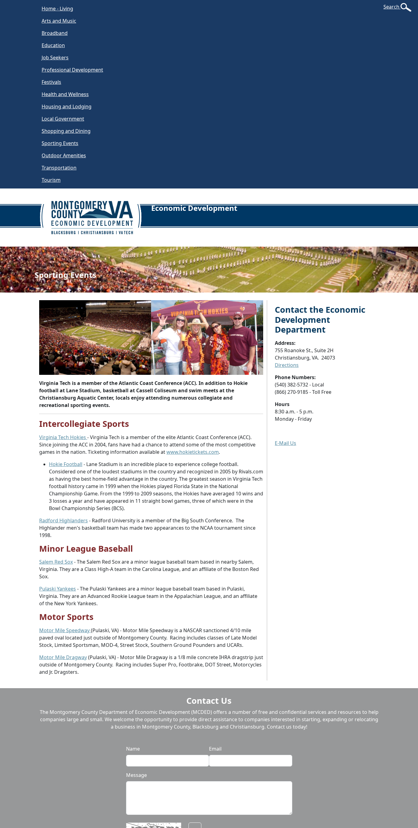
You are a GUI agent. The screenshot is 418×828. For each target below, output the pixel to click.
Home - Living (57, 8)
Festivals (51, 82)
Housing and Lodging (66, 106)
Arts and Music (59, 20)
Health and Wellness (65, 94)
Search (392, 6)
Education (53, 45)
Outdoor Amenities (64, 155)
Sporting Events (60, 143)
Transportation (59, 167)
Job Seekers (55, 57)
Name (133, 748)
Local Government (63, 118)
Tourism (51, 180)
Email (215, 748)
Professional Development (72, 69)
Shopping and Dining (66, 131)
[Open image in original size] (95, 212)
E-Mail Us (285, 443)
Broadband (55, 33)
